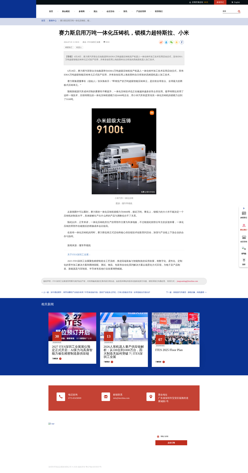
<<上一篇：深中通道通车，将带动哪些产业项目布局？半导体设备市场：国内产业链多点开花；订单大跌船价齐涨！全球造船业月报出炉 (95, 292)
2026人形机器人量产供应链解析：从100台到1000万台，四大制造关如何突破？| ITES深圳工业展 (124, 352)
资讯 (125, 11)
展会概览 (66, 11)
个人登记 (131, 439)
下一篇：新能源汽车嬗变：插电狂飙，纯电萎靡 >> (186, 292)
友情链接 (105, 439)
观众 (96, 11)
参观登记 (220, 2)
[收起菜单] (244, 208)
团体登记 (131, 444)
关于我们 (105, 434)
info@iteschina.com (121, 398)
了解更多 (55, 358)
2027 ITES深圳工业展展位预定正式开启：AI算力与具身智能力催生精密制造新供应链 (72, 350)
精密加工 (68, 47)
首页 (51, 11)
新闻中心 (53, 21)
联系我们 (159, 11)
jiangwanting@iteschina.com (187, 281)
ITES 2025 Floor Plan (169, 350)
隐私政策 (105, 449)
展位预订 (131, 430)
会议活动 (110, 11)
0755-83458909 (74, 398)
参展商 (82, 11)
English (237, 2)
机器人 (79, 47)
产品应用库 (141, 11)
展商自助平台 (133, 434)
